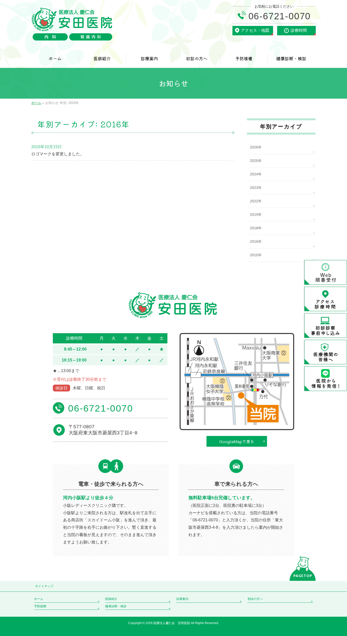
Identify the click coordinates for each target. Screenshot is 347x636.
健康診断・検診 (116, 606)
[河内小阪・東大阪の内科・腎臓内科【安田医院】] (72, 35)
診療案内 (182, 599)
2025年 (256, 161)
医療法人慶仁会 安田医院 (172, 623)
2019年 (256, 215)
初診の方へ (255, 599)
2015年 (256, 255)
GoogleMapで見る (236, 441)
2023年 (256, 188)
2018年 (256, 228)
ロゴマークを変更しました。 (57, 154)
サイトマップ (44, 586)
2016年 (256, 241)
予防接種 (40, 606)
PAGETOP (302, 576)
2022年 (256, 201)
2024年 (256, 174)
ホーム (38, 599)
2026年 (256, 147)
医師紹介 (111, 599)
